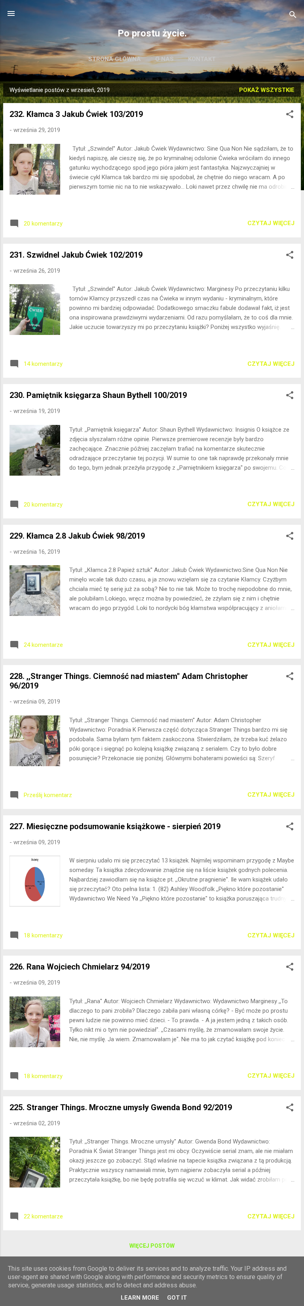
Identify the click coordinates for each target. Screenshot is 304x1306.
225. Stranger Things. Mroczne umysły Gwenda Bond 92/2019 (121, 1107)
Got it (177, 1297)
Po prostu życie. (152, 33)
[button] (289, 115)
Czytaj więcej (270, 223)
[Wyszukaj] (293, 16)
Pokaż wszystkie (266, 90)
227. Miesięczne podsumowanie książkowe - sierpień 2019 (115, 826)
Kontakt (202, 59)
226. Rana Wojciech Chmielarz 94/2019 (80, 966)
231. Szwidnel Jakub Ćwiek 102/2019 (76, 255)
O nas (164, 59)
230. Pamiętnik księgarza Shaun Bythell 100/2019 (98, 395)
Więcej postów (152, 1246)
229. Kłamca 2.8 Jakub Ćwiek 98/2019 (77, 536)
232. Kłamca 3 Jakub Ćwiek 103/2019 (76, 114)
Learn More (140, 1297)
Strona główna (114, 59)
